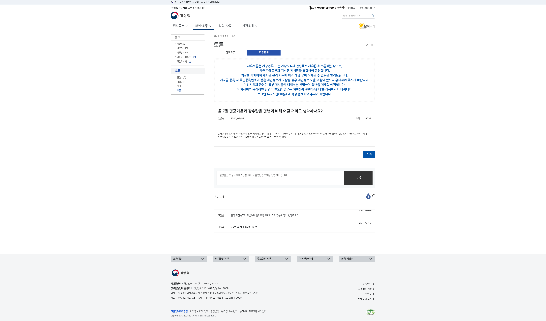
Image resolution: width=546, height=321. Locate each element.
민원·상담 (181, 77)
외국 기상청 (347, 258)
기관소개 (248, 26)
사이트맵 (351, 8)
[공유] (366, 45)
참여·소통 (201, 26)
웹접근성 (214, 311)
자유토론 (264, 52)
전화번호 (367, 294)
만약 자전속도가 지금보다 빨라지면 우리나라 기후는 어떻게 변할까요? (302, 213)
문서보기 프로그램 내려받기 (253, 311)
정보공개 (178, 26)
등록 (358, 177)
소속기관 (177, 258)
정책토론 (230, 52)
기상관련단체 (306, 258)
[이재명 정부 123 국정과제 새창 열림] (327, 8)
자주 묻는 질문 (365, 289)
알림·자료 (225, 26)
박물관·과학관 (184, 52)
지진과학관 (182, 61)
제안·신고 (181, 86)
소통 (233, 36)
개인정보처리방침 (179, 311)
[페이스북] (368, 196)
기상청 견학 (182, 48)
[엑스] (373, 196)
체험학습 (181, 44)
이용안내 (367, 284)
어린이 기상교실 (184, 57)
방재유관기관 (222, 258)
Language (367, 8)
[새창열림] (366, 26)
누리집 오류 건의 (229, 311)
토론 (179, 90)
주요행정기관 (264, 258)
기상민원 (181, 81)
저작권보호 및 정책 (199, 311)
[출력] (372, 45)
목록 (369, 154)
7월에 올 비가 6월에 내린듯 (302, 225)
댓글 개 (219, 196)
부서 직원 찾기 (365, 299)
